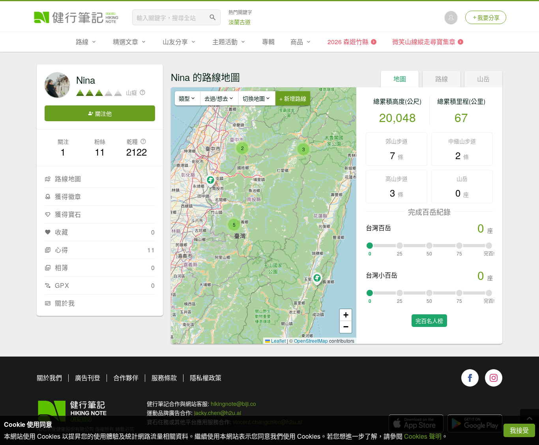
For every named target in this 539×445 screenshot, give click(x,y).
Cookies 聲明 (423, 436)
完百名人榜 (429, 321)
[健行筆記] (76, 17)
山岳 (483, 78)
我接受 (519, 430)
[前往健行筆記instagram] (493, 378)
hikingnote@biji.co (233, 403)
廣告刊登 (87, 377)
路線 (441, 78)
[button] (234, 225)
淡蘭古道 (239, 22)
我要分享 (488, 17)
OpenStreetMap (311, 340)
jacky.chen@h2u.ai (217, 413)
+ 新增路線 (292, 98)
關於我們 (49, 377)
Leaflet (278, 340)
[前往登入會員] (451, 17)
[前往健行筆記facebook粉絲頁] (470, 378)
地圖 (399, 78)
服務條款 (164, 377)
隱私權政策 (205, 377)
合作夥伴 (125, 377)
